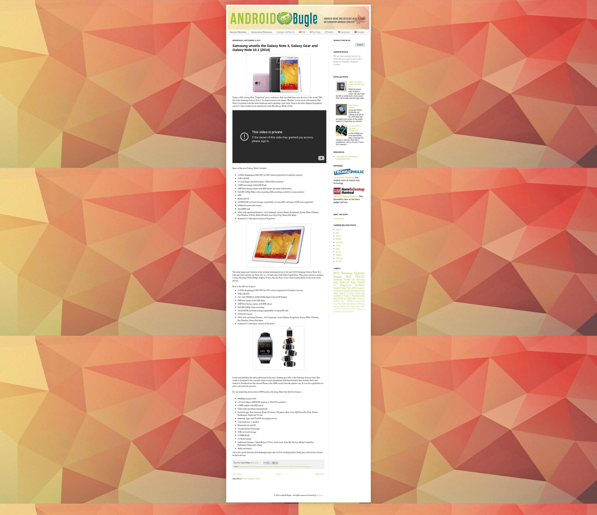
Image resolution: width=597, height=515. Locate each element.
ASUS (354, 287)
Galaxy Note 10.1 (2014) (285, 466)
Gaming (336, 306)
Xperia (342, 282)
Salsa (344, 312)
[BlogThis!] (267, 462)
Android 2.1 (337, 309)
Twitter (330, 32)
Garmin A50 (360, 309)
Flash (363, 301)
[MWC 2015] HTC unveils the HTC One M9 (356, 84)
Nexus (353, 282)
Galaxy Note (258, 466)
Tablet (335, 293)
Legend (335, 312)
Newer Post (237, 474)
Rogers (338, 229)
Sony (335, 282)
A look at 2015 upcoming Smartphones (354, 128)
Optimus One (345, 306)
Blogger (319, 495)
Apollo (344, 309)
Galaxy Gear (249, 466)
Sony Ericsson (359, 290)
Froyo (352, 293)
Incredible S (338, 295)
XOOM (350, 301)
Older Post (319, 474)
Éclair (352, 312)
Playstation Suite (358, 295)
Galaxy (241, 466)
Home (278, 474)
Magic (340, 312)
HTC (336, 273)
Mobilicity (339, 242)
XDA (363, 306)
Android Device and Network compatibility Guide (347, 157)
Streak (348, 312)
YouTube (316, 32)
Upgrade (359, 273)
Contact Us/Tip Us (285, 32)
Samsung (308, 466)
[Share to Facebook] (273, 462)
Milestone (361, 304)
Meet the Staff (338, 218)
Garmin (353, 309)
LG (353, 279)
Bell (337, 232)
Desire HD (360, 293)
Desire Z (354, 304)
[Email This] (264, 462)
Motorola (360, 279)
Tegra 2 (344, 301)
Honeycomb (348, 290)
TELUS (339, 236)
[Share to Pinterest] (276, 462)
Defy (349, 304)
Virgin (338, 245)
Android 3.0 (360, 298)
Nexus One (337, 304)
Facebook (345, 32)
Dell (349, 309)
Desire (341, 290)
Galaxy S (361, 288)
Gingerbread (345, 285)
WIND (338, 239)
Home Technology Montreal (345, 196)
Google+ (360, 32)
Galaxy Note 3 (299, 466)
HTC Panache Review (354, 106)
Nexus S (347, 295)
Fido (337, 248)
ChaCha (344, 304)
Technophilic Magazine (343, 177)
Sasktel (338, 255)
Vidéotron (339, 258)
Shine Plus (355, 306)
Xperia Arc (342, 298)
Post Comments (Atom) (251, 478)
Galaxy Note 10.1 (270, 466)
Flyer (335, 298)
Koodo (338, 251)
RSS (303, 32)
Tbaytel (338, 261)
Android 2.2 (344, 293)
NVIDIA (336, 301)
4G (348, 282)
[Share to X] (270, 462)
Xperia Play (351, 298)
